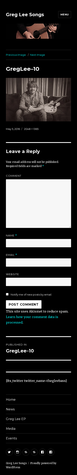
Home (11, 399)
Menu (64, 14)
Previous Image (16, 54)
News (10, 409)
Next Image (37, 54)
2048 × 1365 (31, 128)
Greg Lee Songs (25, 14)
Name (11, 235)
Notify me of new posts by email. (31, 294)
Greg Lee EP (16, 419)
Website (12, 274)
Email (11, 255)
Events (11, 438)
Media (10, 429)
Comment (13, 175)
